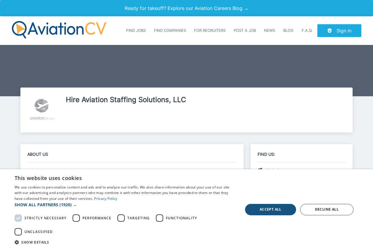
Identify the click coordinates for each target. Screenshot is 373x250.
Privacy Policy (105, 198)
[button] (125, 205)
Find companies (170, 30)
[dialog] (186, 209)
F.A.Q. (307, 30)
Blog (288, 30)
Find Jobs (136, 30)
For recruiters (210, 30)
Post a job (245, 30)
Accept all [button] (270, 209)
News (269, 30)
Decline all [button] (327, 209)
